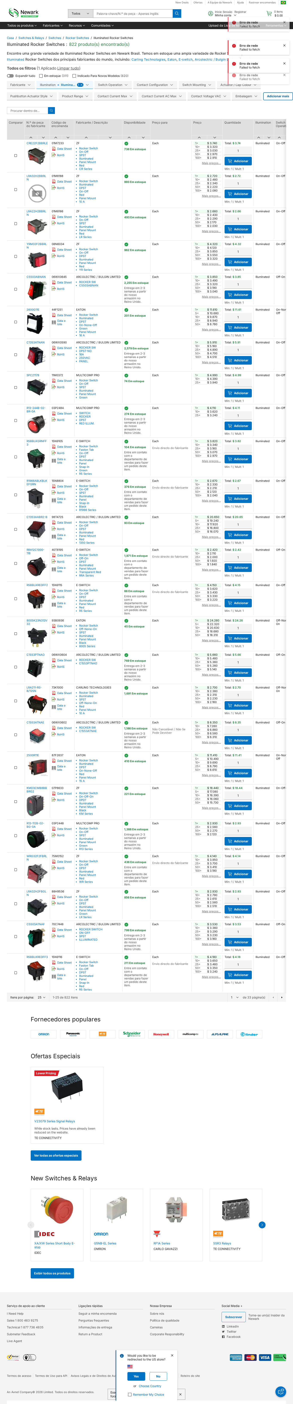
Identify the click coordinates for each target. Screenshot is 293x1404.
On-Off (83, 151)
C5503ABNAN (88, 285)
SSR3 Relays (222, 1243)
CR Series (85, 169)
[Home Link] (23, 13)
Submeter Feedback (21, 1334)
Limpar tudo (68, 68)
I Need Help (15, 1313)
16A (81, 354)
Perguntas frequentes (94, 1320)
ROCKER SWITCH (91, 929)
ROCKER (85, 416)
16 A (82, 335)
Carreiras (156, 1327)
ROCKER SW (87, 282)
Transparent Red (90, 572)
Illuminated (15, 59)
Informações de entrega (95, 1327)
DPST (82, 188)
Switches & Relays (31, 38)
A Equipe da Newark (220, 2)
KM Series (86, 813)
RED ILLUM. (87, 423)
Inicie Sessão (223, 11)
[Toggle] (10, 76)
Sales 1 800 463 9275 (22, 1320)
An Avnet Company (19, 1392)
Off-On (83, 558)
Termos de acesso (19, 1375)
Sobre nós (157, 1313)
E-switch (186, 59)
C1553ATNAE (88, 731)
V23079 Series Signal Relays (54, 1121)
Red (81, 165)
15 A (82, 781)
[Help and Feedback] (280, 1391)
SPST (82, 155)
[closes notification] (284, 9)
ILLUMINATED (88, 939)
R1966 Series (87, 510)
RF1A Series (162, 1243)
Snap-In (84, 466)
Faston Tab (86, 449)
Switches (54, 38)
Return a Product (90, 1334)
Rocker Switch (88, 148)
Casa (10, 38)
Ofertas (197, 2)
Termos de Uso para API (51, 1375)
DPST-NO (85, 351)
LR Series (85, 237)
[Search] (177, 13)
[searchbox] (133, 13)
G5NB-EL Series (105, 1243)
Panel (82, 463)
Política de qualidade (164, 1320)
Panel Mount (87, 162)
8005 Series (87, 646)
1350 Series (87, 542)
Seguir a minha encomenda (98, 1313)
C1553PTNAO (88, 663)
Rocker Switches (77, 38)
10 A (82, 201)
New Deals (182, 2)
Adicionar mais (278, 96)
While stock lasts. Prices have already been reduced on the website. (64, 1130)
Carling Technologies (148, 59)
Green (83, 328)
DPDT (82, 800)
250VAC (84, 357)
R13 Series (86, 849)
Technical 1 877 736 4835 (25, 1327)
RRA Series (86, 575)
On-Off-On (86, 796)
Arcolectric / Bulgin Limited (216, 59)
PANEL (83, 361)
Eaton (172, 59)
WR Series (86, 881)
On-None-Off (88, 325)
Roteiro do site (190, 1375)
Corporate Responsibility (167, 1334)
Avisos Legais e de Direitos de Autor (95, 1375)
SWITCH (84, 413)
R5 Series (85, 473)
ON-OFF (84, 932)
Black (82, 506)
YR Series (85, 269)
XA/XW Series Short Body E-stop (54, 1245)
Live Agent (14, 1341)
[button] (21, 25)
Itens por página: (22, 997)
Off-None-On (88, 629)
